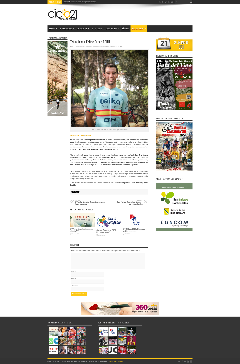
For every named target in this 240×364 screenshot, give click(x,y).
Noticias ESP (105, 46)
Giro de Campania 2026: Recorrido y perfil (106, 231)
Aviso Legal (87, 361)
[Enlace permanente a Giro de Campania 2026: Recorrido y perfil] (108, 227)
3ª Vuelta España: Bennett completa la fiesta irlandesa (90, 202)
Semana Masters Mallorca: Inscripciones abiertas (79, 2)
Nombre (73, 271)
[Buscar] (190, 2)
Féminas (125, 28)
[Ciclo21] (63, 19)
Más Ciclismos (138, 28)
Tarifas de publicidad (115, 361)
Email (73, 279)
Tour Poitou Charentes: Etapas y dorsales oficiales (130, 202)
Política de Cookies (100, 361)
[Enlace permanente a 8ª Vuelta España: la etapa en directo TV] (82, 226)
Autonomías (82, 28)
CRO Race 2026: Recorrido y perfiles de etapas (135, 230)
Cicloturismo (112, 28)
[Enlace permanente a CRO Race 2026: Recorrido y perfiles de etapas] (135, 226)
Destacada (83, 46)
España (89, 46)
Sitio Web (74, 286)
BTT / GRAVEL (97, 28)
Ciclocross (77, 46)
